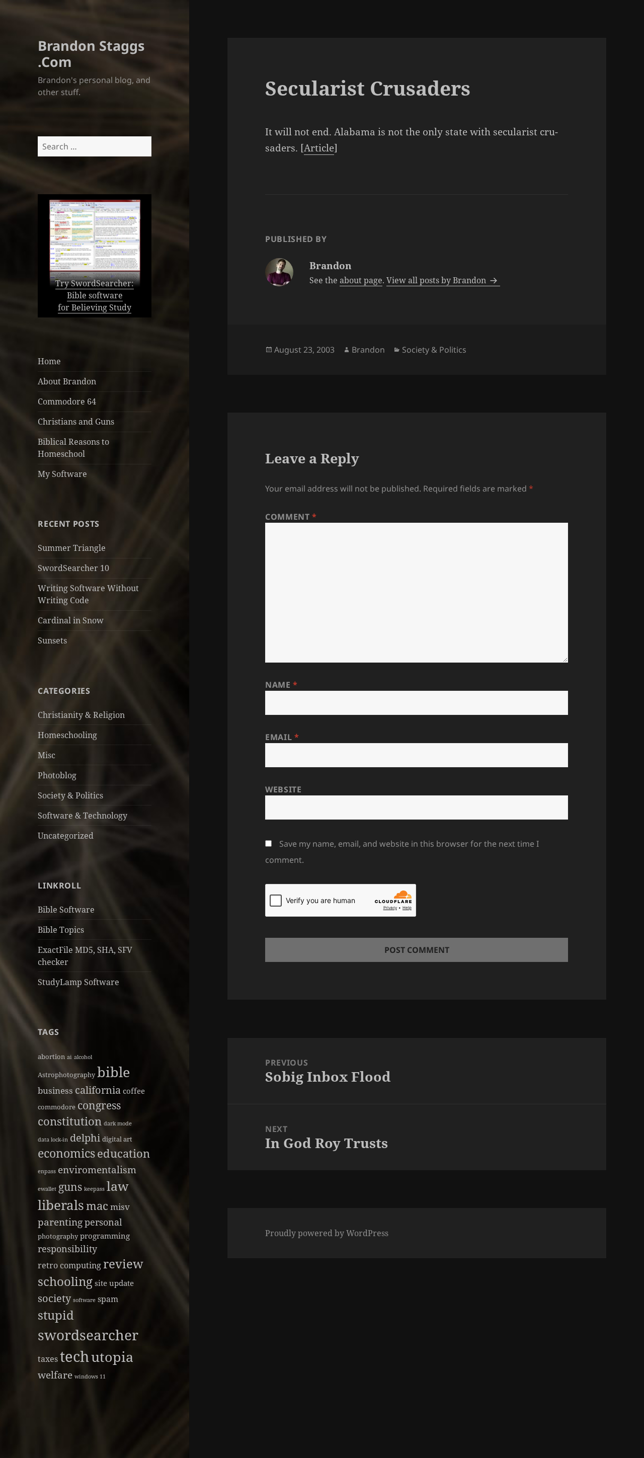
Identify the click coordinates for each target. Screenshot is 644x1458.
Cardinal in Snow (71, 620)
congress (99, 1105)
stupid (56, 1315)
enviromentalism (97, 1169)
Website (283, 789)
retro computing (69, 1265)
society (54, 1298)
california (98, 1090)
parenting (60, 1222)
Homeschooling (67, 735)
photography (58, 1236)
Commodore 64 (67, 401)
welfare (55, 1375)
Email (282, 737)
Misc (46, 755)
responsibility (67, 1248)
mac (97, 1205)
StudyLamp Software (78, 982)
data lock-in (53, 1139)
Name (281, 684)
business (55, 1090)
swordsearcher (88, 1334)
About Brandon (67, 381)
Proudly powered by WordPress (326, 1233)
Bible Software (66, 909)
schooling (65, 1281)
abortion (51, 1056)
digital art (117, 1139)
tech (74, 1356)
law (118, 1186)
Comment (291, 516)
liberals (61, 1205)
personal (103, 1222)
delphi (85, 1137)
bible (113, 1072)
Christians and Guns (76, 421)
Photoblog (57, 775)
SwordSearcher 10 (73, 568)
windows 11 (90, 1376)
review (123, 1264)
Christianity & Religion (81, 714)
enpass (47, 1171)
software (84, 1300)
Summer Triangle (72, 547)
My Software (62, 473)
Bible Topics (61, 929)
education (123, 1153)
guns (70, 1186)
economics (66, 1153)
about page (361, 280)
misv (120, 1206)
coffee (134, 1091)
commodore (56, 1106)
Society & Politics (70, 795)
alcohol (83, 1057)
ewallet (47, 1188)
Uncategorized (66, 835)
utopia (112, 1356)
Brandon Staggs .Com (91, 53)
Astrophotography (66, 1074)
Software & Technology (82, 815)
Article (319, 147)
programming (105, 1236)
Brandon (368, 349)
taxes (48, 1358)
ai (69, 1057)
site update (114, 1283)
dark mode (118, 1123)
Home (49, 361)
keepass (94, 1188)
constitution (70, 1121)
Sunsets (52, 640)
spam (108, 1299)
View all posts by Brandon (437, 280)
